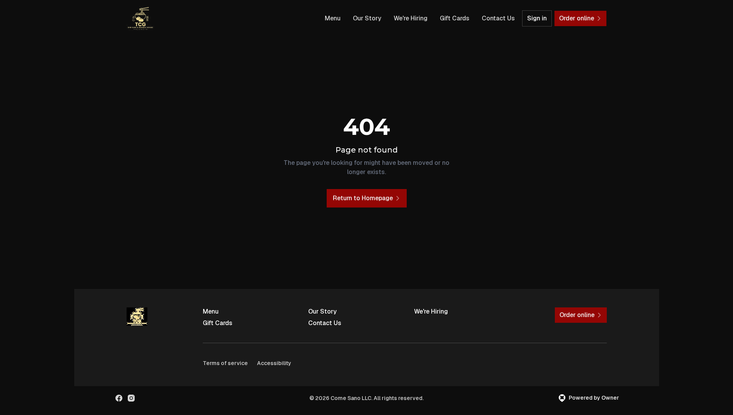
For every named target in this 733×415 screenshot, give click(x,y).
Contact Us (498, 18)
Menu (333, 18)
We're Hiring (410, 18)
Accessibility (274, 363)
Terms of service (225, 363)
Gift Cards (454, 18)
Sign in (537, 18)
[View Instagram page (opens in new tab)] (131, 398)
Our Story (367, 18)
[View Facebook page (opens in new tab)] (119, 398)
